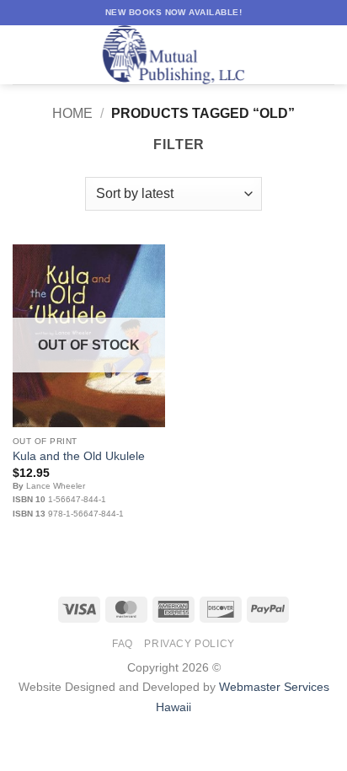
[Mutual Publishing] (173, 54)
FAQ (122, 644)
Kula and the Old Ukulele (79, 456)
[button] (23, 54)
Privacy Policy (189, 644)
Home (72, 113)
